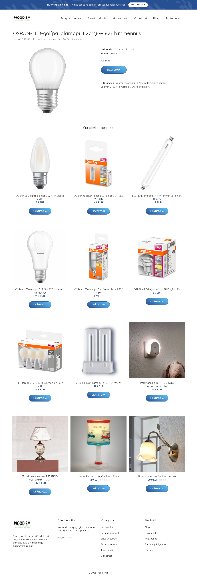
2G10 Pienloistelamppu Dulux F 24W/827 (98, 382)
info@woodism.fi (66, 537)
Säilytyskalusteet (71, 18)
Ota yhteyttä (151, 532)
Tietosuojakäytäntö (155, 544)
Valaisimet (140, 18)
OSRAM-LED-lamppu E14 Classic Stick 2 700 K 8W (98, 291)
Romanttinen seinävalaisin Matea (157, 476)
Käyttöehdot (151, 538)
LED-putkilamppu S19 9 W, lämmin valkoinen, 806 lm (157, 197)
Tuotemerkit (173, 18)
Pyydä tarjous (138, 5)
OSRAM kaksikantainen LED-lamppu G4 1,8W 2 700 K (98, 197)
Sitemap (149, 550)
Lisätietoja (113, 69)
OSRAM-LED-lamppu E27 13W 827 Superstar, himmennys (40, 291)
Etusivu (16, 39)
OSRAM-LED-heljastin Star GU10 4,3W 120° (157, 289)
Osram (132, 49)
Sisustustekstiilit (97, 18)
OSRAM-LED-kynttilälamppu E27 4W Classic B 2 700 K (40, 197)
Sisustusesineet (109, 538)
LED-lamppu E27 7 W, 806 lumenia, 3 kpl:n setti (40, 384)
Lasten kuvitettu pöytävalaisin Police (98, 476)
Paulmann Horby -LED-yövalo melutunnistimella (157, 384)
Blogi (156, 18)
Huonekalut (120, 18)
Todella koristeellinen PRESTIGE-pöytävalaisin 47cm (40, 478)
